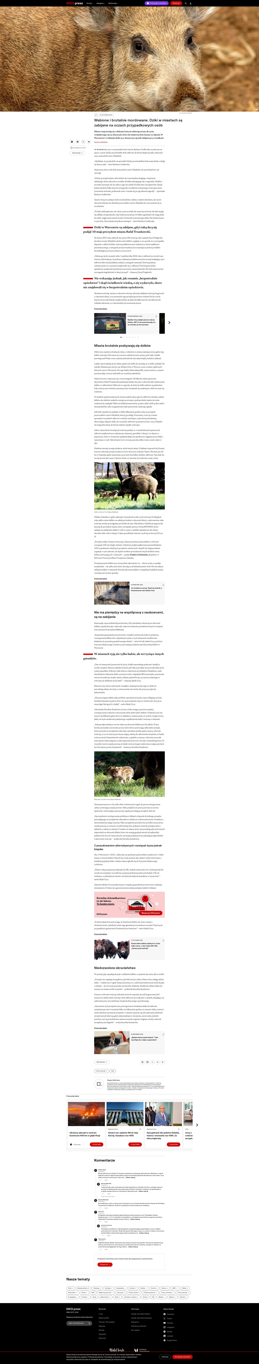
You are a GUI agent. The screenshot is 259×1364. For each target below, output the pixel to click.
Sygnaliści (102, 1334)
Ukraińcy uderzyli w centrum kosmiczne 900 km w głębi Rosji (85, 1134)
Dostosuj (165, 1357)
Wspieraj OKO (104, 1318)
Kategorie (100, 3)
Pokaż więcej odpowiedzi (108, 1196)
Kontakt (101, 1330)
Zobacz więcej (130, 1177)
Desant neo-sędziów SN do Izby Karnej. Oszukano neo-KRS (123, 1134)
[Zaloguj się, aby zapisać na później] (140, 1129)
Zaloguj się (104, 1264)
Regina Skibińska (113, 1080)
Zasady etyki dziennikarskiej (141, 1318)
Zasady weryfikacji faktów (140, 1314)
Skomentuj (76, 153)
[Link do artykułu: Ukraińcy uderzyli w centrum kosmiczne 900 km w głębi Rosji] (86, 1114)
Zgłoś (106, 1180)
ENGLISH (102, 1338)
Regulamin (135, 1322)
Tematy (89, 3)
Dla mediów (135, 1330)
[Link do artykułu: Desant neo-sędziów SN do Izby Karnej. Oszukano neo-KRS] (125, 1114)
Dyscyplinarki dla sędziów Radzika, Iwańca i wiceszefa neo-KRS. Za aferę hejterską (163, 1136)
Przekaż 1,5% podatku (107, 1322)
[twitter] (152, 1062)
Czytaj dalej (96, 1144)
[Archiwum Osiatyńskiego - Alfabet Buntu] (117, 1350)
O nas (101, 1314)
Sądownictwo (113, 1129)
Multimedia (112, 3)
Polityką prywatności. (96, 1357)
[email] (158, 1062)
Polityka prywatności (138, 1326)
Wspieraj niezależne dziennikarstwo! (79, 1317)
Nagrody (102, 1326)
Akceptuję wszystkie (182, 1357)
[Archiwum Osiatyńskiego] (141, 1350)
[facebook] (147, 1062)
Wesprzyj (176, 3)
